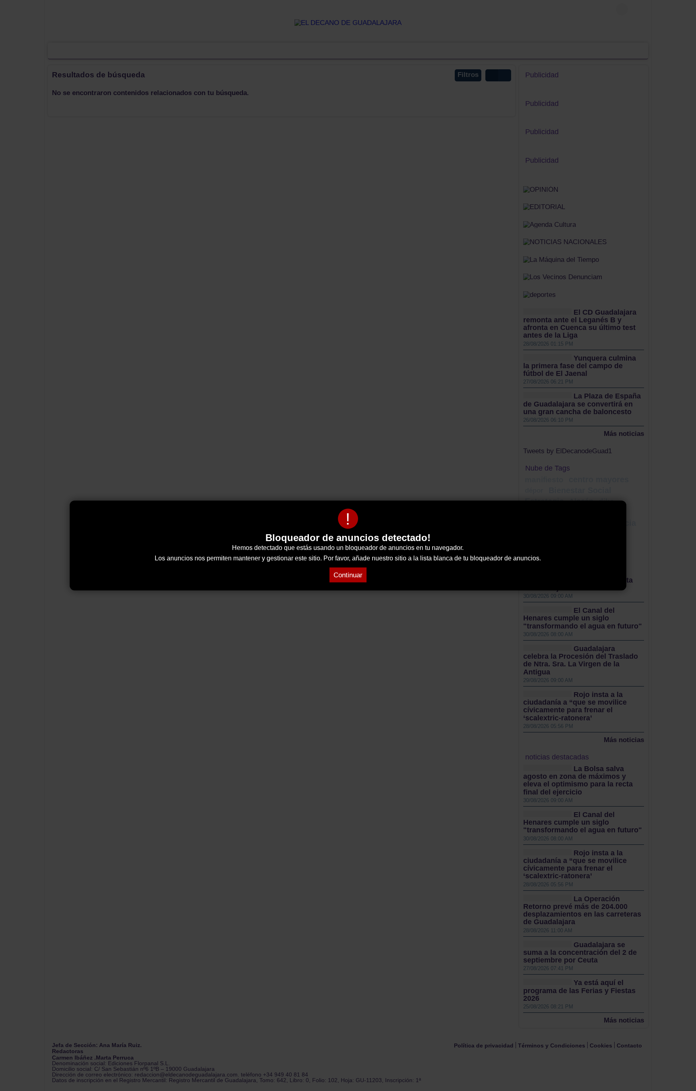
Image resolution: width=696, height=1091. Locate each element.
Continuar (348, 575)
